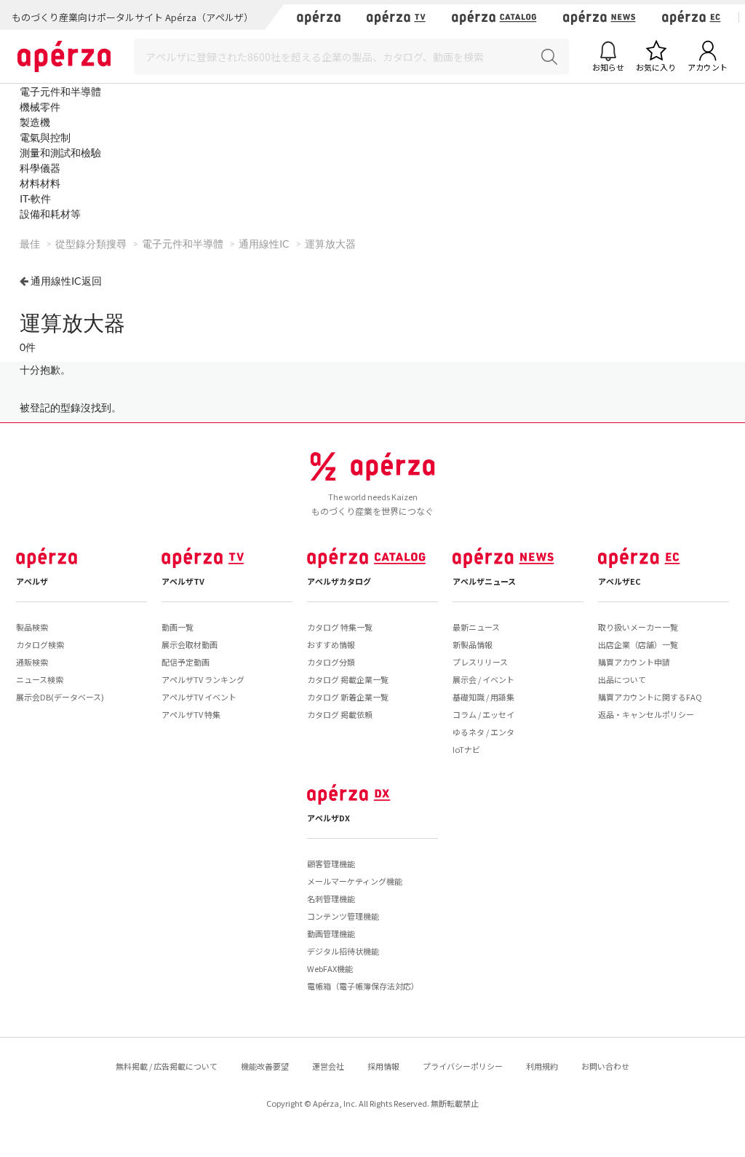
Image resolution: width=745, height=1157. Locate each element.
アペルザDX (328, 818)
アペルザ (32, 581)
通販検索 (32, 662)
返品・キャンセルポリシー (646, 714)
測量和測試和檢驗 (60, 152)
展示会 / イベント (483, 679)
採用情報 (383, 1066)
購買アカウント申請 (634, 662)
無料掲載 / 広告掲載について (167, 1066)
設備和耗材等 (50, 214)
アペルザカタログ (339, 581)
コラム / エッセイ (483, 714)
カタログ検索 (40, 644)
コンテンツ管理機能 (343, 916)
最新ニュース (476, 627)
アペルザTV (183, 581)
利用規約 (542, 1066)
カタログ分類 (331, 662)
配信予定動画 (186, 662)
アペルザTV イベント (199, 697)
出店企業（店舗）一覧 (638, 644)
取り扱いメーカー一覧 (638, 627)
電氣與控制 (45, 137)
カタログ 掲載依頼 (339, 714)
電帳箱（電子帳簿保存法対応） (363, 986)
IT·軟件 (35, 198)
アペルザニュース (484, 581)
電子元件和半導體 (60, 91)
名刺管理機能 (331, 898)
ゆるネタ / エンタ (483, 732)
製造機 (35, 122)
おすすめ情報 (331, 644)
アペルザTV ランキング (203, 679)
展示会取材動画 (190, 644)
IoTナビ (466, 749)
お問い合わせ (605, 1066)
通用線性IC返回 (66, 281)
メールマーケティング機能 (354, 881)
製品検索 (32, 627)
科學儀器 (40, 168)
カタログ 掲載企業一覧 (348, 679)
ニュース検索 (39, 679)
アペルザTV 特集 (191, 714)
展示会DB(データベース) (60, 697)
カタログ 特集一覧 (339, 627)
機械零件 (40, 106)
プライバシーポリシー (463, 1066)
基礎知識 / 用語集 (483, 697)
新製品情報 (473, 644)
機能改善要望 (265, 1066)
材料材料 (40, 183)
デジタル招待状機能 (343, 951)
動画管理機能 (331, 933)
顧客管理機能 (331, 863)
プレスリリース (480, 662)
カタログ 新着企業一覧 (348, 697)
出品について (622, 679)
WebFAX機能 (330, 968)
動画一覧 (178, 627)
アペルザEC (619, 581)
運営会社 (328, 1066)
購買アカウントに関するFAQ (650, 697)
